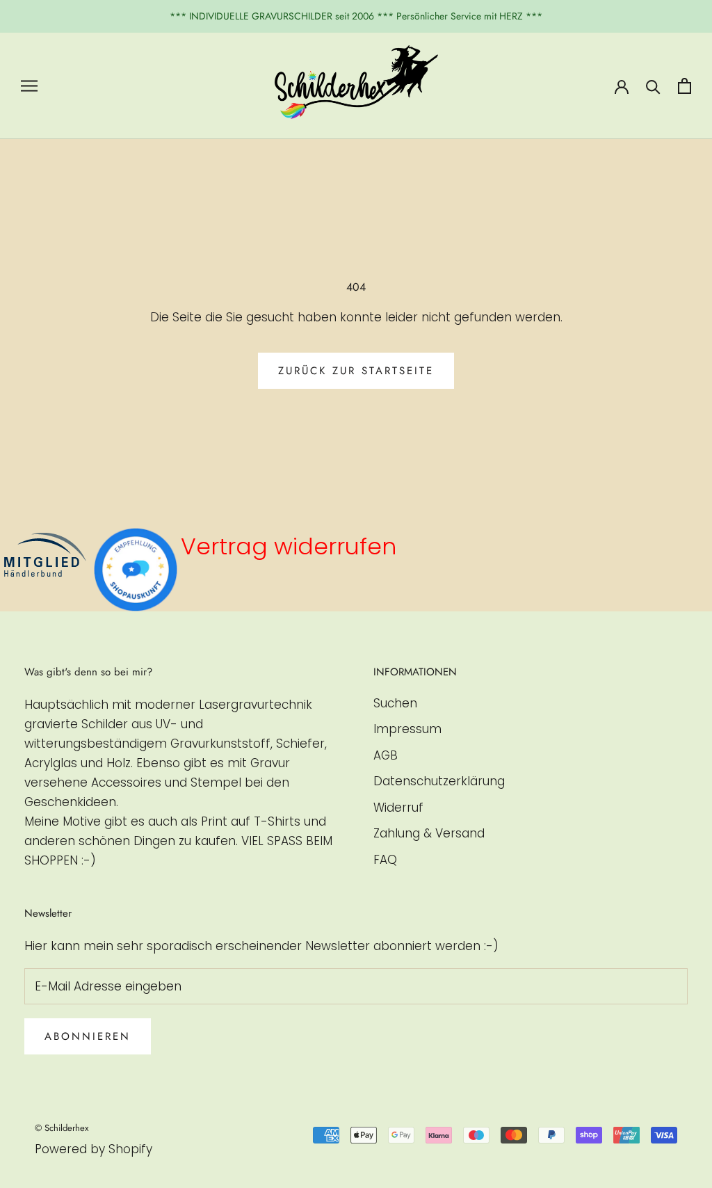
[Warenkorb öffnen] (684, 86)
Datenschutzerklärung (439, 781)
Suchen (395, 703)
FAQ (385, 859)
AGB (385, 755)
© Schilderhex (61, 1127)
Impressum (407, 729)
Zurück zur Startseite (356, 370)
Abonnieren (87, 1036)
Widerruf (398, 807)
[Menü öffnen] (29, 85)
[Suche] (653, 86)
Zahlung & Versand (429, 833)
